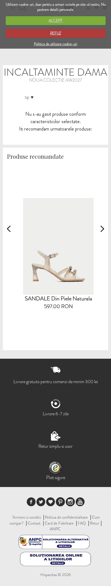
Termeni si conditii (26, 517)
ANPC (55, 529)
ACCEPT (55, 20)
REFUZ (55, 33)
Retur (94, 523)
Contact (34, 523)
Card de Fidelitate (59, 523)
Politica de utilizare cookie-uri (55, 44)
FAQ (82, 523)
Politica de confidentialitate (66, 517)
